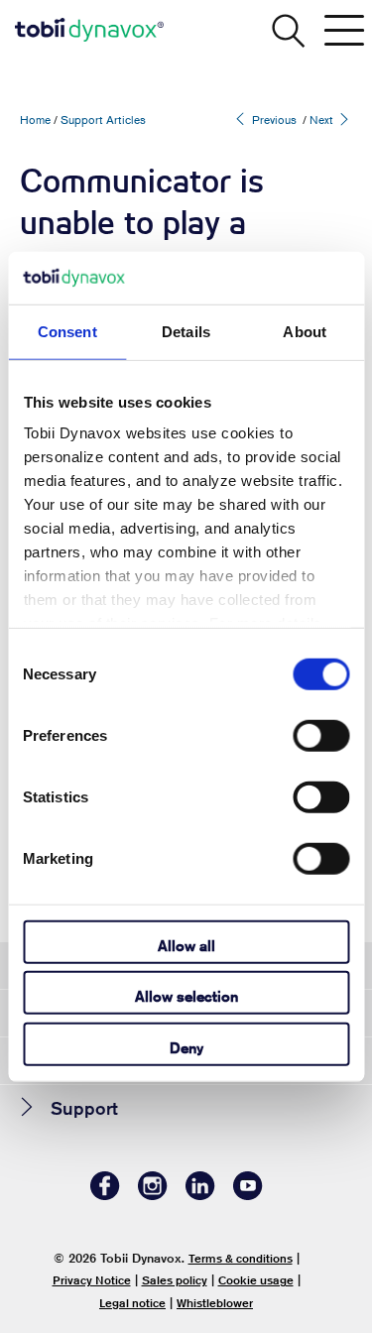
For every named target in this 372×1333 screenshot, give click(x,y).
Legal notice (132, 1302)
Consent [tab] (67, 330)
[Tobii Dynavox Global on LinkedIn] (200, 1194)
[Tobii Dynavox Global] (89, 30)
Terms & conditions (240, 1258)
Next (323, 119)
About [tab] (304, 330)
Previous (273, 119)
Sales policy (174, 1279)
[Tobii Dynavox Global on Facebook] (105, 1194)
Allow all (186, 944)
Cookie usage (256, 1279)
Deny (186, 1046)
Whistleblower (215, 1302)
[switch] (321, 735)
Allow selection (186, 996)
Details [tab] (186, 330)
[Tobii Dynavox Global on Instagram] (153, 1194)
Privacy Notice (92, 1279)
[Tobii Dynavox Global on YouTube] (248, 1194)
